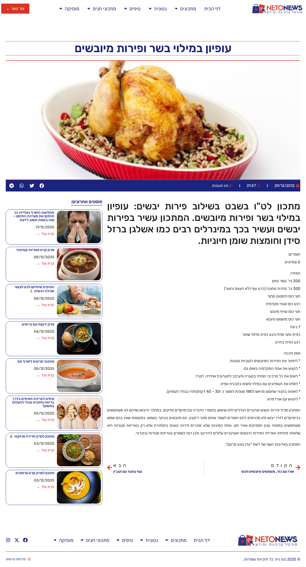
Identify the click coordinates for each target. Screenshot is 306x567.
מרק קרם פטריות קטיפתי (35, 250)
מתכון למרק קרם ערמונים (35, 473)
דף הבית (212, 8)
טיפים (135, 8)
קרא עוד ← (45, 233)
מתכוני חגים (104, 8)
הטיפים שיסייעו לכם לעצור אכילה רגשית (34, 289)
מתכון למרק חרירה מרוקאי (33, 436)
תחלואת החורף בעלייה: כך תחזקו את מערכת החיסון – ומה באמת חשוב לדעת (33, 216)
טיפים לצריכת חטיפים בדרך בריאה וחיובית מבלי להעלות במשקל (33, 402)
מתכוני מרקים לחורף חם (35, 361)
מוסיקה (72, 8)
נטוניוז (160, 8)
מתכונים (188, 8)
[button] (41, 185)
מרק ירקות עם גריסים (38, 324)
